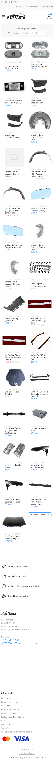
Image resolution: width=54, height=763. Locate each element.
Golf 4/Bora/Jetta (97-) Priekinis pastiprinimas (12, 430)
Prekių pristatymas (9, 702)
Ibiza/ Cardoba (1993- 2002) (14, 63)
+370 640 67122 (10, 2)
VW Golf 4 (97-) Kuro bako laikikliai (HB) (38, 357)
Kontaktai (5, 706)
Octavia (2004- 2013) (39, 133)
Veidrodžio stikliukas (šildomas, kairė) (39, 209)
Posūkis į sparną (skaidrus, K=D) (11, 67)
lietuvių (18, 6)
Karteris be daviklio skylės (13, 466)
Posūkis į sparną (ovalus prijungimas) (39, 65)
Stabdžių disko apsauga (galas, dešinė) (12, 174)
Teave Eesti (6, 728)
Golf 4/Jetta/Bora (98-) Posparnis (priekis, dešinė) (12, 210)
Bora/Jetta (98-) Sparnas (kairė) (38, 466)
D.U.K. (3, 720)
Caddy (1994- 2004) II (39, 62)
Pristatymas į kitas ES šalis (12, 717)
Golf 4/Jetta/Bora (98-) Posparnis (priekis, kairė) (38, 174)
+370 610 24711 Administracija (19, 643)
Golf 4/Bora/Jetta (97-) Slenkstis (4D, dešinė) (13, 357)
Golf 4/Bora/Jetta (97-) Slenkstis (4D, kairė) (39, 320)
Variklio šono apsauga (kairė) (38, 101)
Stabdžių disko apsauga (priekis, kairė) (38, 247)
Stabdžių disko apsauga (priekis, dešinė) (12, 284)
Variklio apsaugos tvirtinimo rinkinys (38, 285)
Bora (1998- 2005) (38, 463)
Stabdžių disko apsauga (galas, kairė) (38, 137)
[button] (49, 16)
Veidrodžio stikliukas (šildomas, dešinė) (13, 246)
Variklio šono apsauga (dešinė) (12, 136)
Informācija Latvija (9, 724)
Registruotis (47, 6)
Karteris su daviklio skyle (38, 429)
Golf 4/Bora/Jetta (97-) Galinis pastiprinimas (38, 501)
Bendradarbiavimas (10, 709)
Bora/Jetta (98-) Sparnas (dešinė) (12, 500)
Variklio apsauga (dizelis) (12, 393)
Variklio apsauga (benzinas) (12, 319)
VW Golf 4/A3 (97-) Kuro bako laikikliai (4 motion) (39, 394)
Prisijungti (34, 6)
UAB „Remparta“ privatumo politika (16, 732)
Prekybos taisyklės (9, 713)
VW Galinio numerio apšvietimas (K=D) (13, 101)
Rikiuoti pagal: (13, 33)
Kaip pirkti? (6, 698)
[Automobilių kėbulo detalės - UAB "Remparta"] (16, 16)
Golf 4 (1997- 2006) (13, 98)
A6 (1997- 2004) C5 (38, 206)
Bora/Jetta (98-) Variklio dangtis (12, 537)
